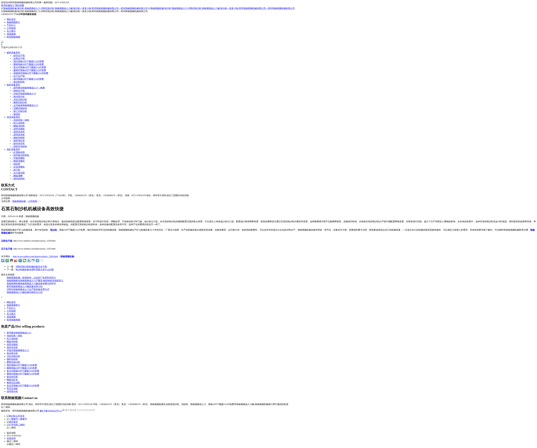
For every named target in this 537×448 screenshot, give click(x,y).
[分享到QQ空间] (7, 260)
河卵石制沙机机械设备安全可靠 (31, 266)
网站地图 (19, 5)
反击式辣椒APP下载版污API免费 (23, 385)
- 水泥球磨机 (18, 167)
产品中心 (11, 25)
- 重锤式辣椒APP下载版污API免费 (29, 70)
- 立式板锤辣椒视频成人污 (25, 105)
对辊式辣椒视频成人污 (18, 350)
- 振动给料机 (18, 82)
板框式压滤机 (13, 382)
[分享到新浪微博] (16, 260)
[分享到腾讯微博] (20, 260)
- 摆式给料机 (18, 178)
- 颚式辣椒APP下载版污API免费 (28, 61)
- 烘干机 (16, 170)
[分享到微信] (24, 260)
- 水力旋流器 (18, 173)
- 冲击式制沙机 (19, 99)
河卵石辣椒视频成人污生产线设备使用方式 (28, 289)
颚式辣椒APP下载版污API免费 (22, 365)
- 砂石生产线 (18, 55)
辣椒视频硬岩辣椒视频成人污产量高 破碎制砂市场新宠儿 (35, 280)
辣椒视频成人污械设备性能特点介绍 (25, 292)
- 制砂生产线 (18, 90)
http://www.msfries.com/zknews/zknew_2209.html (35, 256)
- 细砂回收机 (18, 137)
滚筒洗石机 (12, 347)
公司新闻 (11, 28)
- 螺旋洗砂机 (18, 126)
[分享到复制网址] (42, 260)
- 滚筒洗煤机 (18, 129)
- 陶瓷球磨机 (18, 161)
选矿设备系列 (13, 149)
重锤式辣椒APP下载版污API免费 (23, 374)
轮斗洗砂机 (12, 338)
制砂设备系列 (13, 85)
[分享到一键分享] (37, 260)
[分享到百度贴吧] (29, 260)
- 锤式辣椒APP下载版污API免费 (28, 79)
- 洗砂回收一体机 (20, 120)
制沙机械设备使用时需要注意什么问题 (35, 269)
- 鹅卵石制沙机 (19, 102)
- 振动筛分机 (18, 96)
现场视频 (11, 34)
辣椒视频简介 (13, 22)
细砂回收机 (12, 359)
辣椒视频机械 (19, 201)
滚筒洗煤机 (12, 344)
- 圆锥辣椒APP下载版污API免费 (28, 64)
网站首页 (11, 19)
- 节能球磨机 (18, 158)
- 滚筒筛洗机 (18, 134)
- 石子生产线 (18, 76)
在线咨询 (11, 438)
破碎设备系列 (13, 52)
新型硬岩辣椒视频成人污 (19, 333)
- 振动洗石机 (18, 143)
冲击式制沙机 (13, 356)
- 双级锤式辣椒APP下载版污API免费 (30, 73)
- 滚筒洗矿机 (18, 140)
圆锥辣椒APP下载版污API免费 (22, 368)
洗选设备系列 (13, 117)
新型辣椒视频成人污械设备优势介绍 (25, 286)
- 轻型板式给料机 (20, 155)
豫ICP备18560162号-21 (51, 411)
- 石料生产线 (18, 58)
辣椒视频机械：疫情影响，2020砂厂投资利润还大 (31, 277)
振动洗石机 (12, 377)
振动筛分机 (12, 353)
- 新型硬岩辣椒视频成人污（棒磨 (28, 88)
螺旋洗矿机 (12, 379)
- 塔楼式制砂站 (19, 108)
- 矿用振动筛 (18, 152)
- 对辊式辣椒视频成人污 (24, 93)
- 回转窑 (16, 164)
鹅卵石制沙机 (13, 362)
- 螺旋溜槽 (17, 176)
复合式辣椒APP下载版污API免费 (23, 371)
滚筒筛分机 (12, 391)
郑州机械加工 (8, 5)
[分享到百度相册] (33, 260)
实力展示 (11, 31)
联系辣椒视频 (13, 37)
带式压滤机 (12, 388)
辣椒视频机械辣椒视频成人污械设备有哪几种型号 (31, 283)
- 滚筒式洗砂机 (19, 146)
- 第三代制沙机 (19, 111)
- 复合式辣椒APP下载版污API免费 (29, 67)
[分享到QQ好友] (11, 260)
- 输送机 (16, 114)
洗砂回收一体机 (14, 335)
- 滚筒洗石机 (18, 132)
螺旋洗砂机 (12, 341)
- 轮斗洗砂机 (18, 123)
